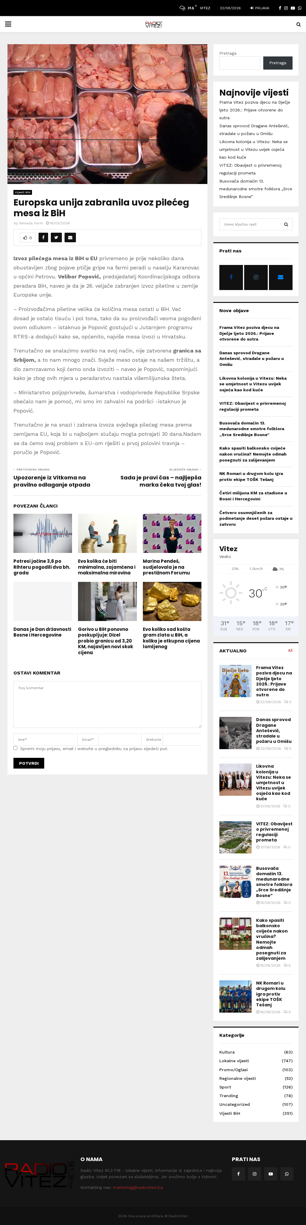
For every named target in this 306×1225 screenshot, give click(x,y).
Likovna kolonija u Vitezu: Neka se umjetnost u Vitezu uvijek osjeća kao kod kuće (253, 149)
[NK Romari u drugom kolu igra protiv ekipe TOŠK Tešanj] (235, 996)
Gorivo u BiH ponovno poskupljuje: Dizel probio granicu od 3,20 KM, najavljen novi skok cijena (105, 641)
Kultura (227, 1052)
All (290, 650)
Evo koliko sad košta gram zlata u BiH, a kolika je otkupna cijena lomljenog (171, 638)
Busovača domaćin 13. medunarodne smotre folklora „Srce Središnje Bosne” (255, 189)
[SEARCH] (286, 224)
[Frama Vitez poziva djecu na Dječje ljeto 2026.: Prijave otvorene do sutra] (235, 681)
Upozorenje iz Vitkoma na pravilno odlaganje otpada (51, 481)
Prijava (261, 8)
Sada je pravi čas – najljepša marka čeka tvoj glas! (160, 481)
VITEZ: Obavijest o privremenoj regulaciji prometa (274, 832)
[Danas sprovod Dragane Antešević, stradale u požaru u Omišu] (235, 733)
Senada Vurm (31, 223)
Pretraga (227, 53)
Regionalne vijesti (237, 1078)
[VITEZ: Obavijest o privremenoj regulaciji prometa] (235, 837)
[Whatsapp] (286, 1173)
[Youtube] (270, 1173)
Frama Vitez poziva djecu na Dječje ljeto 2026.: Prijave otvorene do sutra (254, 110)
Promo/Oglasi (233, 1069)
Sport (225, 1087)
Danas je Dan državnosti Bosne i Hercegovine (42, 632)
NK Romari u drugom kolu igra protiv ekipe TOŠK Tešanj (270, 994)
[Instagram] (254, 1173)
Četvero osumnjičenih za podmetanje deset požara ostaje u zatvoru (256, 518)
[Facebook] (238, 1173)
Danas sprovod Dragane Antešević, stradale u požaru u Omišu (251, 358)
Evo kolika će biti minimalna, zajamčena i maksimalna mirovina (106, 567)
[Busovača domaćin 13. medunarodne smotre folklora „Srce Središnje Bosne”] (235, 882)
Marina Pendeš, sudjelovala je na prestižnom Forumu (166, 567)
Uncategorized (234, 1104)
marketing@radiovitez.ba (138, 1187)
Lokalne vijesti (234, 1060)
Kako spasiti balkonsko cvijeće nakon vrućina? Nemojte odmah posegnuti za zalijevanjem (253, 454)
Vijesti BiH (22, 192)
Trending (228, 1095)
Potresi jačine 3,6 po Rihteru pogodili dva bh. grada (41, 567)
